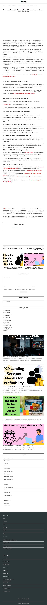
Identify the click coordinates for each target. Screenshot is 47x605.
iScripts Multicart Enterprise (8, 314)
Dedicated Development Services (9, 539)
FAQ (4, 518)
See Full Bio (15, 227)
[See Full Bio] (18, 227)
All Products (5, 330)
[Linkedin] (27, 599)
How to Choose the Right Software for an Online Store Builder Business (17, 417)
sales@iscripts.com (7, 585)
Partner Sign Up (6, 558)
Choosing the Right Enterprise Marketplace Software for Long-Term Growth (18, 445)
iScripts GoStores (6, 318)
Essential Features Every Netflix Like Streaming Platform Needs (16, 356)
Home (4, 5)
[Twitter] (23, 599)
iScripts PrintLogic (6, 312)
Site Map (4, 530)
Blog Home (8, 5)
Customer (14, 5)
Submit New (5, 573)
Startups (5, 489)
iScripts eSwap (6, 322)
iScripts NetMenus (6, 315)
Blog (4, 533)
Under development (8, 495)
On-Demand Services (8, 476)
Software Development (8, 487)
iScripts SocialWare (7, 320)
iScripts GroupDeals (7, 325)
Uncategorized (7, 492)
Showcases (5, 570)
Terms (4, 524)
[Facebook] (19, 599)
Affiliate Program (6, 561)
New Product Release (8, 471)
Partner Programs (6, 555)
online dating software (8, 479)
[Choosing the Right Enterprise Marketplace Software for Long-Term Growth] (34, 259)
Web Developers (7, 497)
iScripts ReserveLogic (7, 327)
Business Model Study (8, 458)
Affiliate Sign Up (6, 564)
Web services (6, 505)
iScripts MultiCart (6, 310)
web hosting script (7, 500)
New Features (7, 468)
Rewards (6, 484)
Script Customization (7, 545)
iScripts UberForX (6, 317)
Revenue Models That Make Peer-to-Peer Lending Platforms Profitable (17, 386)
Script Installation (6, 542)
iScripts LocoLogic (6, 323)
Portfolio (5, 481)
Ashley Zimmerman (25, 11)
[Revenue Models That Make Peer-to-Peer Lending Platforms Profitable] (13, 259)
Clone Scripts (6, 460)
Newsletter (5, 521)
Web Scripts (6, 503)
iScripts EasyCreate (7, 328)
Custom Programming (7, 548)
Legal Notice (5, 527)
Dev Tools (6, 466)
